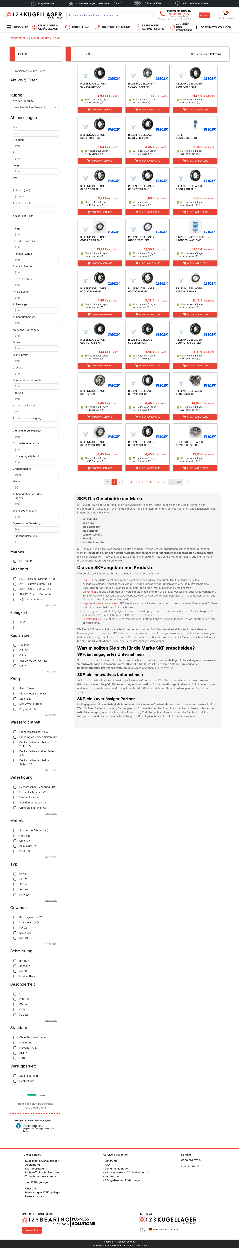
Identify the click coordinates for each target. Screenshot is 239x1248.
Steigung (18, 139)
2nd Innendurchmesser (27, 430)
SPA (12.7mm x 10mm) (35, 594)
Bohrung (18, 392)
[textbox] (34, 107)
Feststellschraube (33, 792)
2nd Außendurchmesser (27, 443)
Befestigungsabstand (26, 456)
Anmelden (204, 15)
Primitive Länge (22, 253)
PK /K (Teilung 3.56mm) (37, 578)
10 (143, 481)
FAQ (107, 1164)
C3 (24, 650)
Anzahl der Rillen (23, 203)
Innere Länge (21, 291)
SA (23, 889)
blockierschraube (32, 802)
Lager (85, 580)
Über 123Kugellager (36, 1182)
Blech (26, 688)
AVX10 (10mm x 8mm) (35, 583)
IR (23, 873)
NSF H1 (26, 1042)
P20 (23, 1014)
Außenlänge (20, 304)
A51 (23, 1053)
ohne (25, 965)
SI (23, 884)
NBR (24, 835)
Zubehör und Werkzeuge (40, 1176)
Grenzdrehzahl (22, 468)
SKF (26, 561)
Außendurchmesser (24, 317)
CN (24, 645)
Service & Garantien (115, 1154)
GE (23, 879)
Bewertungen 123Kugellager (42, 1192)
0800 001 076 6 (179, 13)
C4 (23, 655)
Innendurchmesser (24, 241)
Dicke (16, 342)
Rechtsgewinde (31, 917)
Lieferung (111, 1160)
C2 (23, 665)
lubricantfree (29, 976)
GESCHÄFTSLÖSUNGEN (216, 27)
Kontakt (186, 1154)
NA (23, 927)
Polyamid (27, 709)
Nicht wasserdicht (34, 731)
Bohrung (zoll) (21, 190)
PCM (25, 894)
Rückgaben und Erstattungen (123, 1180)
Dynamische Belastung (27, 523)
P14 (23, 1004)
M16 (23, 938)
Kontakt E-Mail (190, 1166)
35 (157, 481)
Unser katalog (32, 1154)
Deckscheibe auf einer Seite (36, 753)
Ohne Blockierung (32, 807)
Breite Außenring (23, 266)
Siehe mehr (51, 605)
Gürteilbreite (20, 354)
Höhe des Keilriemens (26, 329)
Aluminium (28, 846)
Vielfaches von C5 (33, 660)
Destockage (26, 1081)
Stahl (25, 698)
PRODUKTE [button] (21, 27)
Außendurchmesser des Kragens (27, 496)
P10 (24, 999)
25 (150, 481)
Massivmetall (30, 703)
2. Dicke (18, 367)
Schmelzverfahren (33, 830)
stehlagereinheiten (107, 603)
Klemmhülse (29, 797)
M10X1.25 (26, 932)
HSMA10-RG (28, 1047)
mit (24, 960)
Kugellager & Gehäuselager (42, 1160)
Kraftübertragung (36, 1168)
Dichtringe (88, 591)
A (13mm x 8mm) (31, 599)
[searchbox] (36, 133)
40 (164, 481)
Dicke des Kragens (24, 510)
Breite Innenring (22, 279)
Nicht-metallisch (32, 693)
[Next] (187, 482)
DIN (15, 127)
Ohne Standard (32, 1037)
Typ (15, 177)
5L (22, 622)
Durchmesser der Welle (27, 380)
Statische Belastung (25, 535)
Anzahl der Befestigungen (28, 418)
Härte (16, 481)
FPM (24, 851)
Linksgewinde (30, 922)
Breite (16, 152)
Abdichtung (32, 1164)
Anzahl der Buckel (24, 405)
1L (22, 627)
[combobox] (36, 107)
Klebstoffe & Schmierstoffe (42, 1172)
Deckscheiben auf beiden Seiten (34, 744)
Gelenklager (89, 611)
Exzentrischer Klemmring (37, 787)
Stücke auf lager (29, 1075)
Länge (16, 165)
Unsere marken (34, 1196)
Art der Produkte (23, 100)
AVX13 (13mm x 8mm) (35, 589)
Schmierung (89, 619)
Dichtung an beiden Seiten (38, 737)
